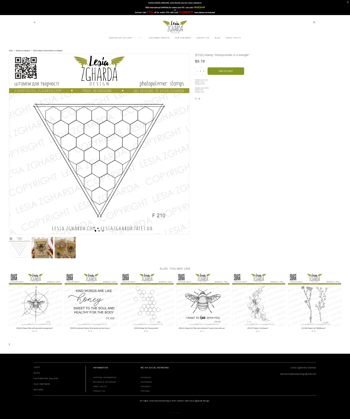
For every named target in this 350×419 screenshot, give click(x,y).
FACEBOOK (146, 377)
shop (11, 51)
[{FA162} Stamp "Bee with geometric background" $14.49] (35, 299)
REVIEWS (38, 389)
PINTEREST (146, 386)
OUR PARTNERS (183, 38)
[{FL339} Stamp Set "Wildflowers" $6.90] (314, 299)
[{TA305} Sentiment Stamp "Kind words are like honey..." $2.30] (91, 299)
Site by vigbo (175, 412)
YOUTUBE (145, 391)
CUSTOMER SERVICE (159, 38)
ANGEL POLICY (233, 38)
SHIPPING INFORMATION (104, 377)
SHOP (140, 38)
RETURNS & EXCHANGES (104, 382)
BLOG (217, 38)
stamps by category (23, 51)
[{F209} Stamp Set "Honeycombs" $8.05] (147, 299)
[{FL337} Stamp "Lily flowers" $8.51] (258, 299)
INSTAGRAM (146, 382)
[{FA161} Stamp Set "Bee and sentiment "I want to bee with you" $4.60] (202, 299)
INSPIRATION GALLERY (120, 38)
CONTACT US (202, 38)
